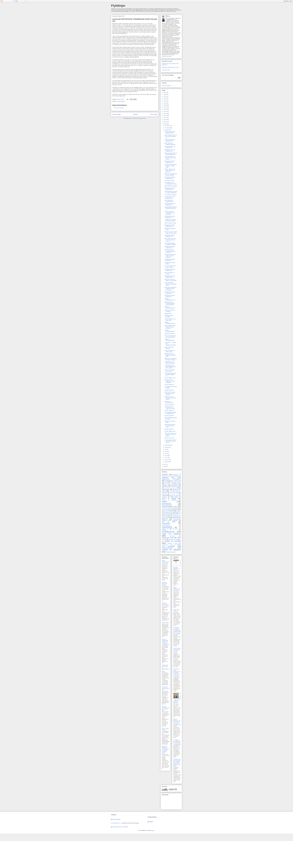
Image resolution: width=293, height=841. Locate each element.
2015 (165, 115)
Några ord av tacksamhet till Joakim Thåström (171, 359)
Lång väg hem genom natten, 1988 (170, 351)
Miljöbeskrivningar (176, 514)
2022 (165, 101)
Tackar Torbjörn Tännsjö (170, 223)
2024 (165, 96)
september (167, 445)
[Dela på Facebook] (134, 99)
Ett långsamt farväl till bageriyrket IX (170, 217)
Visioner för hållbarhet (171, 550)
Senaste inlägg (116, 114)
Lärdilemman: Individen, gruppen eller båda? (170, 220)
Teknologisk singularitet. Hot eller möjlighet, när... (170, 374)
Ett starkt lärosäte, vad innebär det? (170, 147)
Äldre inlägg (153, 114)
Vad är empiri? (165, 622)
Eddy (168, 16)
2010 (165, 464)
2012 (165, 121)
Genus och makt (174, 495)
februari (167, 459)
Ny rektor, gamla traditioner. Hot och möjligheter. (170, 381)
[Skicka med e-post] (130, 99)
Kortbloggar (174, 499)
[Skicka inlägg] (127, 99)
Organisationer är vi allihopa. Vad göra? (170, 362)
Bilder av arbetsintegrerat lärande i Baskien (171, 174)
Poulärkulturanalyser (167, 526)
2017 (165, 111)
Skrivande (172, 536)
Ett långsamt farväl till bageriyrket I (170, 296)
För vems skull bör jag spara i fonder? (170, 266)
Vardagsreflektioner (121, 101)
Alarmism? (176, 474)
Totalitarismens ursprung (168, 544)
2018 (165, 109)
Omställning (174, 520)
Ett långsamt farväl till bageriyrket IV (170, 270)
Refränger (164, 530)
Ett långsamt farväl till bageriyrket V (170, 260)
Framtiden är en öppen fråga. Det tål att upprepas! (170, 256)
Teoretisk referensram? (165, 603)
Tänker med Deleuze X (176, 610)
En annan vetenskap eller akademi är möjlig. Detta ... (171, 166)
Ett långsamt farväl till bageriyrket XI (170, 197)
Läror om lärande (167, 510)
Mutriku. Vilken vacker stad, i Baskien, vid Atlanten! (170, 170)
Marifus (179, 510)
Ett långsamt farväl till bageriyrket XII (170, 188)
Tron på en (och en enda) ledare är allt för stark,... (171, 232)
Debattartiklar (167, 483)
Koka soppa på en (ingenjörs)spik (169, 201)
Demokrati (175, 485)
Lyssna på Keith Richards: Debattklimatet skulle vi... (171, 208)
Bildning (164, 482)
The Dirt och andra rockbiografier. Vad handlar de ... (170, 213)
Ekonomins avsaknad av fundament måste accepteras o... (170, 289)
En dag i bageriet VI (169, 384)
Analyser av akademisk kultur (171, 476)
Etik (171, 491)
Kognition (164, 499)
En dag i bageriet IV (169, 404)
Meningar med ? (168, 512)
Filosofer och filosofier (172, 492)
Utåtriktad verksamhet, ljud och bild (170, 67)
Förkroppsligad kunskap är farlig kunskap (170, 413)
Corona (179, 482)
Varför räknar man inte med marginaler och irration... (170, 240)
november (167, 127)
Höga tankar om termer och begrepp (171, 497)
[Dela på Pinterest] (136, 99)
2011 (165, 123)
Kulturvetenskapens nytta (169, 506)
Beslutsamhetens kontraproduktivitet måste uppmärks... (170, 303)
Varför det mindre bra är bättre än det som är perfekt (170, 434)
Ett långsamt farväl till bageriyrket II (170, 292)
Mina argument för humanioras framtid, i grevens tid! (170, 251)
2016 (165, 113)
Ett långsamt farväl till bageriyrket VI (170, 247)
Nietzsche (165, 519)
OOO (163, 521)
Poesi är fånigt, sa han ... (171, 377)
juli (165, 449)
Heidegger (164, 497)
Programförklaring (167, 527)
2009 (165, 466)
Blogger (152, 830)
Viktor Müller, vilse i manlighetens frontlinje (171, 183)
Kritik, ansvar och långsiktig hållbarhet (170, 143)
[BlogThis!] (131, 99)
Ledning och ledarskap (167, 507)
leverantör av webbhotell (122, 826)
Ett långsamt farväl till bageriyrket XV (170, 150)
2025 (165, 94)
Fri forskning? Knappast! (170, 194)
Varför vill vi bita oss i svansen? (170, 273)
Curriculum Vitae (166, 69)
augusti (167, 447)
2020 (165, 105)
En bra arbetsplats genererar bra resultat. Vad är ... (171, 284)
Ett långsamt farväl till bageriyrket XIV (170, 161)
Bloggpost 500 (168, 313)
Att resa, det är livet (169, 437)
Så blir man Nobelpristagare (169, 402)
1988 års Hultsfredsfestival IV (170, 307)
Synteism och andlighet (175, 539)
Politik (173, 522)
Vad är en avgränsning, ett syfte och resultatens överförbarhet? (165, 642)
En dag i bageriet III (169, 410)
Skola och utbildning (171, 534)
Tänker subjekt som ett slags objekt (170, 319)
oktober (167, 129)
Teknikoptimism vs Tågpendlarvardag (170, 407)
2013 (165, 119)
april (166, 455)
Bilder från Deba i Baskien (171, 186)
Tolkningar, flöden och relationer (164, 584)
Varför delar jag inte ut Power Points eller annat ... (170, 426)
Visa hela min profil (166, 56)
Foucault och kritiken (170, 180)
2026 (165, 92)
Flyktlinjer (118, 5)
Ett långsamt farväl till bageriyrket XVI (170, 140)
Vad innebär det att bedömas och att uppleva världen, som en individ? (176, 672)
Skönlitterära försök (168, 537)
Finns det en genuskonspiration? (165, 688)
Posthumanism (166, 523)
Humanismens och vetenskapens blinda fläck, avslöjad (170, 366)
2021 (165, 103)
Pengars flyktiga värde (170, 431)
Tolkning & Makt (172, 543)
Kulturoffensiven (166, 503)
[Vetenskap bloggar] (115, 819)
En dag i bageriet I (169, 429)
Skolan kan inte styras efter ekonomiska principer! (170, 393)
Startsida (135, 114)
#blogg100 (165, 474)
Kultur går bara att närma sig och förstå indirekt (177, 650)
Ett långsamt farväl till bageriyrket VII (170, 235)
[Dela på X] (133, 99)
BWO (172, 482)
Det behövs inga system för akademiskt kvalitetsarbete (176, 629)
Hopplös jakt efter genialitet (169, 316)
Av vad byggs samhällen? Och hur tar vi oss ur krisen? (171, 441)
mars (166, 457)
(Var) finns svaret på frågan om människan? (171, 280)
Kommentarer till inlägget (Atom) (138, 118)
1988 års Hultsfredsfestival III (170, 323)
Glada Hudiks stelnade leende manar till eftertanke (170, 327)
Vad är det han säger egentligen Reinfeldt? (170, 243)
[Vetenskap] (114, 826)
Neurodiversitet (173, 517)
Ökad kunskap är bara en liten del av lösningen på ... (171, 136)
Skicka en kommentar (119, 107)
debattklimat (123, 39)
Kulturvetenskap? (167, 505)
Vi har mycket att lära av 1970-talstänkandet (170, 336)
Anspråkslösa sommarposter (171, 479)
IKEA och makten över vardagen (170, 310)
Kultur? (164, 501)
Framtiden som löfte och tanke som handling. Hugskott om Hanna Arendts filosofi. (177, 762)
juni (166, 451)
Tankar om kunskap (173, 541)
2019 (165, 107)
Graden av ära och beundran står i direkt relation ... (170, 398)
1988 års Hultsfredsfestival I (170, 339)
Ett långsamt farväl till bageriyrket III (170, 276)
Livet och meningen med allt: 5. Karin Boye (165, 708)
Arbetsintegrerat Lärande (171, 480)
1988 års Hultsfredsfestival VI (170, 299)
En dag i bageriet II (169, 415)
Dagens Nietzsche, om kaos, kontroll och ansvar (176, 721)
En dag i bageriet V (169, 390)
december (167, 125)
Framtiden (173, 493)
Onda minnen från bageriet (169, 347)
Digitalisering (165, 486)
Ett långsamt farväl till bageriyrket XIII (170, 178)
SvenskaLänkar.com (115, 823)
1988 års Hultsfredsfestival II (170, 331)
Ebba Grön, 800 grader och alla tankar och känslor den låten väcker (165, 749)
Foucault (164, 493)
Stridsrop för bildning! (170, 333)
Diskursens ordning (176, 486)
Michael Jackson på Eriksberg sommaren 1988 (170, 355)
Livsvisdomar (173, 509)
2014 (165, 117)
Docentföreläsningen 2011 (170, 488)
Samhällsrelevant (168, 532)
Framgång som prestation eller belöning (177, 741)
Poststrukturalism (166, 524)
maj (166, 453)
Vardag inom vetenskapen (171, 545)
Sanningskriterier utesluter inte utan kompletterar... (171, 192)
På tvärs (175, 528)
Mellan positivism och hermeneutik (165, 562)
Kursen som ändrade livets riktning (170, 370)
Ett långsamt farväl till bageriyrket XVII (170, 132)
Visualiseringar (169, 552)
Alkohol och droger (166, 476)
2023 (165, 98)
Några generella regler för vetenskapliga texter (171, 153)
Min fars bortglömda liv (167, 516)
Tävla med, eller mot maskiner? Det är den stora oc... (170, 158)
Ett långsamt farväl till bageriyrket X (170, 204)
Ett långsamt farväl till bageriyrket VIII (170, 225)
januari (166, 461)
